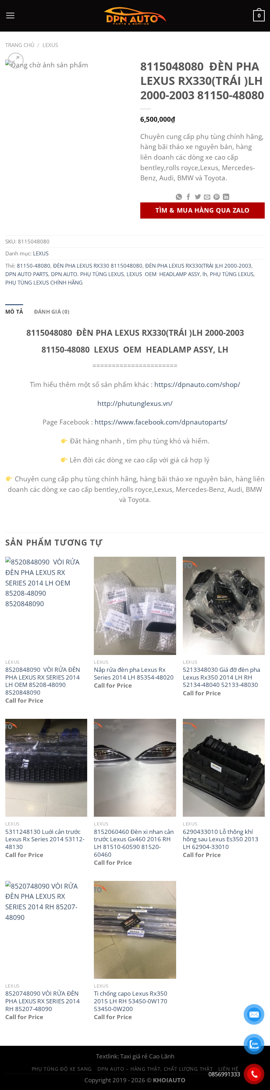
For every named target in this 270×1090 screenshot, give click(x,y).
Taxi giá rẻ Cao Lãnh (147, 1056)
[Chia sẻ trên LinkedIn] (226, 197)
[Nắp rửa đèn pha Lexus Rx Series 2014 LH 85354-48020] (135, 606)
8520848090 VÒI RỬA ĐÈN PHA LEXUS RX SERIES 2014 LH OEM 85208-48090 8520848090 (42, 681)
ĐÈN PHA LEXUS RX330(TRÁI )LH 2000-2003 (198, 265)
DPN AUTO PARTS (26, 273)
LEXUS (50, 44)
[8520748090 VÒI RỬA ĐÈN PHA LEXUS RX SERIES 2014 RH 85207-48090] (46, 930)
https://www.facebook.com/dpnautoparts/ (161, 421)
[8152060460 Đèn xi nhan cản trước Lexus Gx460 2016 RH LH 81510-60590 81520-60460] (135, 768)
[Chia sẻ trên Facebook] (188, 197)
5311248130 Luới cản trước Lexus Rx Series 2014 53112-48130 (44, 839)
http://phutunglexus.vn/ (135, 403)
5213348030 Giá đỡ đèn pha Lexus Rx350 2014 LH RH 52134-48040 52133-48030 (221, 677)
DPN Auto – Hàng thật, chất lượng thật (155, 1068)
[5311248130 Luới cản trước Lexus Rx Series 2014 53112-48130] (46, 768)
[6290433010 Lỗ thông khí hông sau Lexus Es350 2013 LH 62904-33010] (224, 768)
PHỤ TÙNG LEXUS (231, 273)
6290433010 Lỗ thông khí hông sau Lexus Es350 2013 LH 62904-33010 (220, 839)
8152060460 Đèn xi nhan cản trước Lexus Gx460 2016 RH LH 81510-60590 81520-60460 (134, 843)
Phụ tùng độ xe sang (62, 1068)
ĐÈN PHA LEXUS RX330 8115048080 (97, 265)
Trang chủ (19, 44)
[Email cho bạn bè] (207, 197)
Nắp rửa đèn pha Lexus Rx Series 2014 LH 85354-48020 (134, 673)
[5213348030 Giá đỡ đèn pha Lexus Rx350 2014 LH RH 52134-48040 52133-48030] (224, 606)
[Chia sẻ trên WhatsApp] (179, 197)
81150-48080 (33, 265)
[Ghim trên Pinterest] (216, 197)
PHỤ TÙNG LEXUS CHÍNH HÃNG (44, 282)
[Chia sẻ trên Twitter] (198, 197)
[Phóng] (16, 60)
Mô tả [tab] (14, 311)
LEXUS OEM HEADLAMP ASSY (163, 273)
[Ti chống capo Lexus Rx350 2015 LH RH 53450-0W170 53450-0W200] (135, 930)
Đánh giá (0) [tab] (52, 311)
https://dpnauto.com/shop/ (196, 384)
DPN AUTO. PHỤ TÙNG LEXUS (87, 273)
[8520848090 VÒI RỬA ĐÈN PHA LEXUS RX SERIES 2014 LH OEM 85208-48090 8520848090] (46, 606)
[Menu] (10, 15)
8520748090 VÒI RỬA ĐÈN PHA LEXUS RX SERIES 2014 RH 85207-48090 (42, 1001)
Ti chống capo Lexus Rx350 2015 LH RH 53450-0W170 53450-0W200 (130, 1001)
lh (204, 273)
